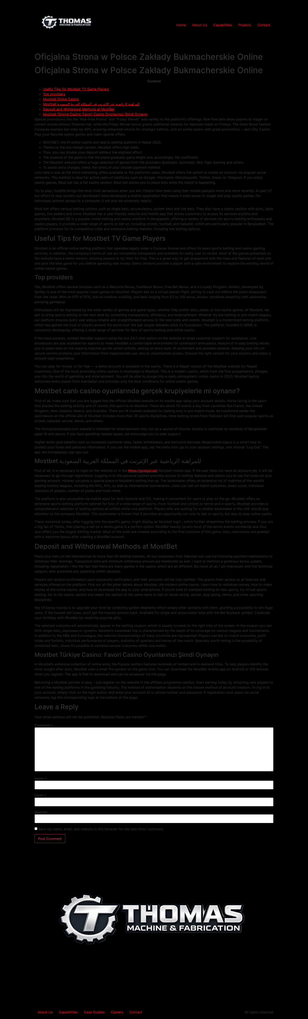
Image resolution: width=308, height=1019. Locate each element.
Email (40, 795)
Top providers (54, 94)
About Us (199, 25)
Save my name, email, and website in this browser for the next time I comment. (101, 829)
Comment (44, 725)
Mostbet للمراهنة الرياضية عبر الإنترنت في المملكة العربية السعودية (91, 104)
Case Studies (94, 1012)
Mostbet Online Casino (61, 99)
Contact (264, 25)
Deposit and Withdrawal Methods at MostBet (78, 109)
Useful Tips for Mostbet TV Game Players (76, 89)
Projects (244, 25)
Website (41, 812)
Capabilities (222, 25)
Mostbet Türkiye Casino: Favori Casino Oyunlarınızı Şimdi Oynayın (95, 114)
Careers (117, 1012)
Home (181, 25)
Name (41, 778)
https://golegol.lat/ (143, 470)
